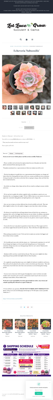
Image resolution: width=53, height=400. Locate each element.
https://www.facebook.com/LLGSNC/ (12, 298)
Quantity (23, 122)
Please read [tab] (5, 153)
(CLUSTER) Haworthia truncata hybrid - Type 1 (33, 333)
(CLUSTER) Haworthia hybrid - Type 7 (20, 333)
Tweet (24, 307)
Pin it (28, 307)
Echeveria (26, 46)
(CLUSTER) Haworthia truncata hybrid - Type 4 (45, 333)
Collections (18, 46)
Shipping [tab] (11, 153)
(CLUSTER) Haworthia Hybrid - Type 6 (7, 333)
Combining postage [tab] (18, 153)
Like (21, 307)
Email (31, 307)
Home (11, 46)
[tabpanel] (26, 228)
